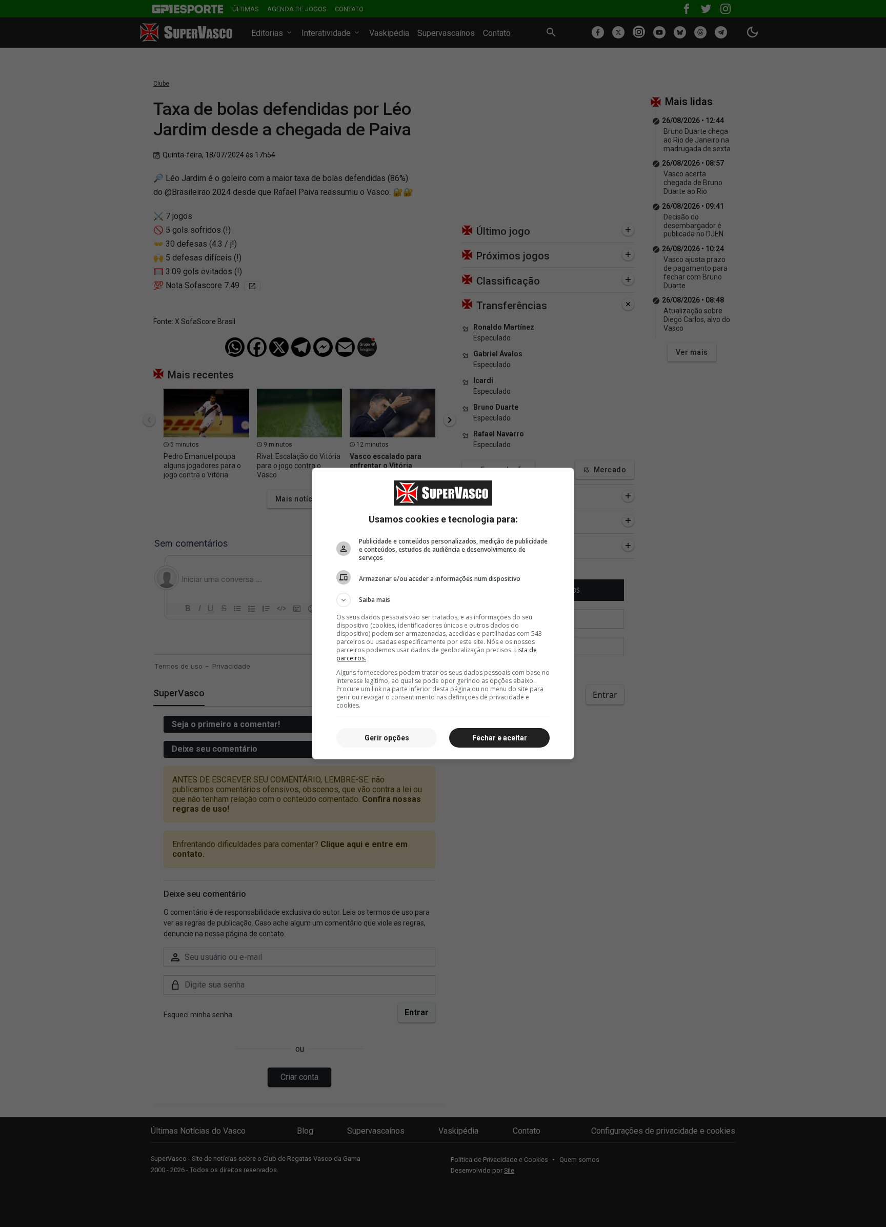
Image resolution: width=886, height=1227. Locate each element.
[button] (443, 600)
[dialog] (443, 613)
